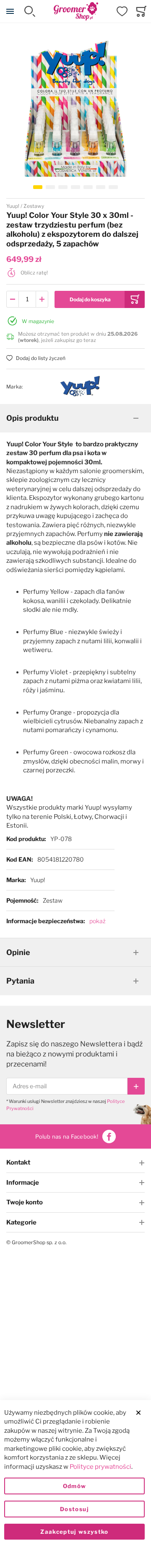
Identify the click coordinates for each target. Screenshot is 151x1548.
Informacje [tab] (22, 1182)
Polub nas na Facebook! (66, 1136)
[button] (37, 187)
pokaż (97, 920)
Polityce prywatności (100, 1466)
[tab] (75, 418)
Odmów (74, 1486)
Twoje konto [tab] (24, 1202)
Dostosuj (74, 1509)
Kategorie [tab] (21, 1222)
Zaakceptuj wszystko (74, 1531)
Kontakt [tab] (18, 1162)
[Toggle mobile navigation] (10, 11)
